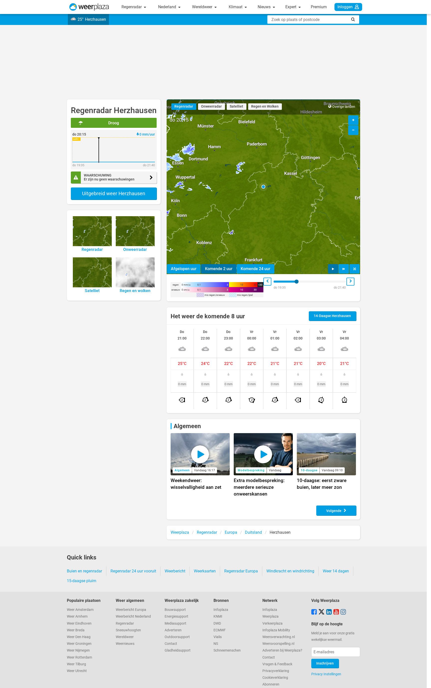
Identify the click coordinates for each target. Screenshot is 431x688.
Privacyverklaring (275, 671)
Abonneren (270, 684)
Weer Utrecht (77, 671)
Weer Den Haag (79, 637)
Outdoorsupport (177, 637)
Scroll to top (423, 680)
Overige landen (343, 107)
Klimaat (236, 6)
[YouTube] (336, 612)
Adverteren (173, 630)
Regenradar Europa (241, 571)
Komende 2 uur (218, 268)
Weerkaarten (205, 571)
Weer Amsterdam (80, 610)
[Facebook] (314, 612)
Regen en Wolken (265, 106)
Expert (291, 6)
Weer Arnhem (77, 616)
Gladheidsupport (178, 650)
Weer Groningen (79, 644)
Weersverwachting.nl (278, 637)
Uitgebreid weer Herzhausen (113, 193)
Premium (319, 6)
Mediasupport (175, 623)
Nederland (167, 6)
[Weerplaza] (89, 6)
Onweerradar (211, 106)
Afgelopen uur (184, 268)
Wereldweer (202, 6)
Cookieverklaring (275, 678)
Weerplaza (270, 616)
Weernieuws (125, 644)
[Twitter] (321, 612)
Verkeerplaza (272, 623)
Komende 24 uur (255, 268)
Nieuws (265, 6)
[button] (263, 186)
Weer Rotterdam (79, 657)
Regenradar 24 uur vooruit (133, 571)
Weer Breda (76, 630)
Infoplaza (221, 610)
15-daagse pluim (81, 580)
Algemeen (187, 426)
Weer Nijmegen (78, 650)
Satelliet (236, 106)
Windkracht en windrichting (290, 571)
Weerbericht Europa (131, 610)
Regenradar (132, 6)
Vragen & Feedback (277, 664)
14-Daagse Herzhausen (332, 316)
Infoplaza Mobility (276, 630)
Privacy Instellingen (326, 674)
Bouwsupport (175, 610)
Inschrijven (325, 663)
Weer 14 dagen (336, 571)
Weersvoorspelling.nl (278, 644)
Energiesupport (176, 616)
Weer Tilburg (76, 664)
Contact (171, 644)
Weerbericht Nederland (133, 616)
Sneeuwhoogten (128, 630)
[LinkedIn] (329, 612)
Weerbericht (175, 571)
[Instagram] (343, 612)
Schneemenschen (227, 650)
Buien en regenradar (84, 571)
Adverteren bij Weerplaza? (282, 650)
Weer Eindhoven (79, 623)
